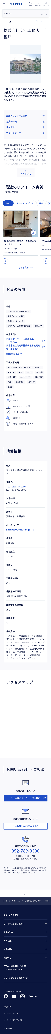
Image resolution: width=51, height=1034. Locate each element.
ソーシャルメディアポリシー (14, 1020)
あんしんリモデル (11, 915)
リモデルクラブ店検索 (33, 901)
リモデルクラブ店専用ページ (16, 978)
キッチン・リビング (25, 203)
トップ (5, 901)
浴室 (41, 203)
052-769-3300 (25, 851)
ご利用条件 (8, 1007)
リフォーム (16, 901)
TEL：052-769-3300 (16, 487)
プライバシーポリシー (11, 1013)
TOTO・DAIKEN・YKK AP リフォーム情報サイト (15, 967)
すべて (8, 203)
